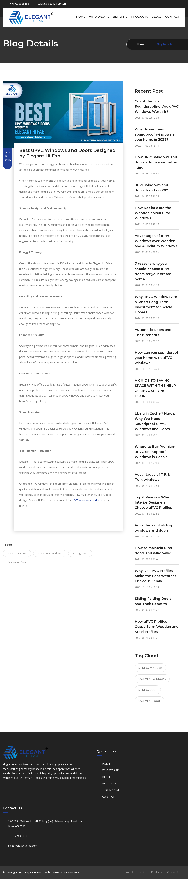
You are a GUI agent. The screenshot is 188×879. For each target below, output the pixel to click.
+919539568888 (18, 836)
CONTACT (108, 796)
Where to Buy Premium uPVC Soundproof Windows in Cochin (155, 452)
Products (139, 16)
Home (80, 16)
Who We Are (99, 16)
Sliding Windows (17, 553)
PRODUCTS (109, 783)
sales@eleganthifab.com (52, 3)
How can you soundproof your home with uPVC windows (156, 358)
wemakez (73, 872)
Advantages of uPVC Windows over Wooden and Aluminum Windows (156, 241)
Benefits (120, 16)
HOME (106, 763)
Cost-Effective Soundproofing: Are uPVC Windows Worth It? (157, 106)
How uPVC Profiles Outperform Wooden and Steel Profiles (157, 626)
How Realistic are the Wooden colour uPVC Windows (153, 213)
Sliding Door (80, 553)
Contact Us (173, 872)
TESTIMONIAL (111, 790)
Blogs (157, 16)
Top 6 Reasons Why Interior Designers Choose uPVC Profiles (153, 502)
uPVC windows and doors (87, 500)
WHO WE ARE (110, 770)
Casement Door (17, 562)
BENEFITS (108, 777)
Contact (172, 16)
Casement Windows (50, 553)
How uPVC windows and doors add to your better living (156, 162)
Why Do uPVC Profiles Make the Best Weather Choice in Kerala (155, 576)
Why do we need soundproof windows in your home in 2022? (155, 134)
